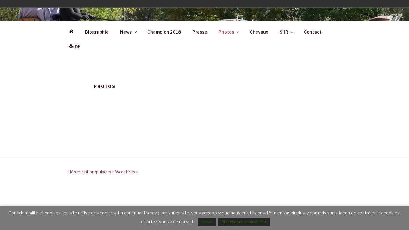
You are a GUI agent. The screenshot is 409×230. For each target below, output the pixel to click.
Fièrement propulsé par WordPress (102, 171)
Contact (313, 31)
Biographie (97, 31)
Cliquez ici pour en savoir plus (244, 222)
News (126, 31)
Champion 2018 (164, 31)
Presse (199, 31)
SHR (284, 31)
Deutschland (344, 3)
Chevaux (259, 31)
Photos (226, 31)
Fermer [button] (206, 222)
